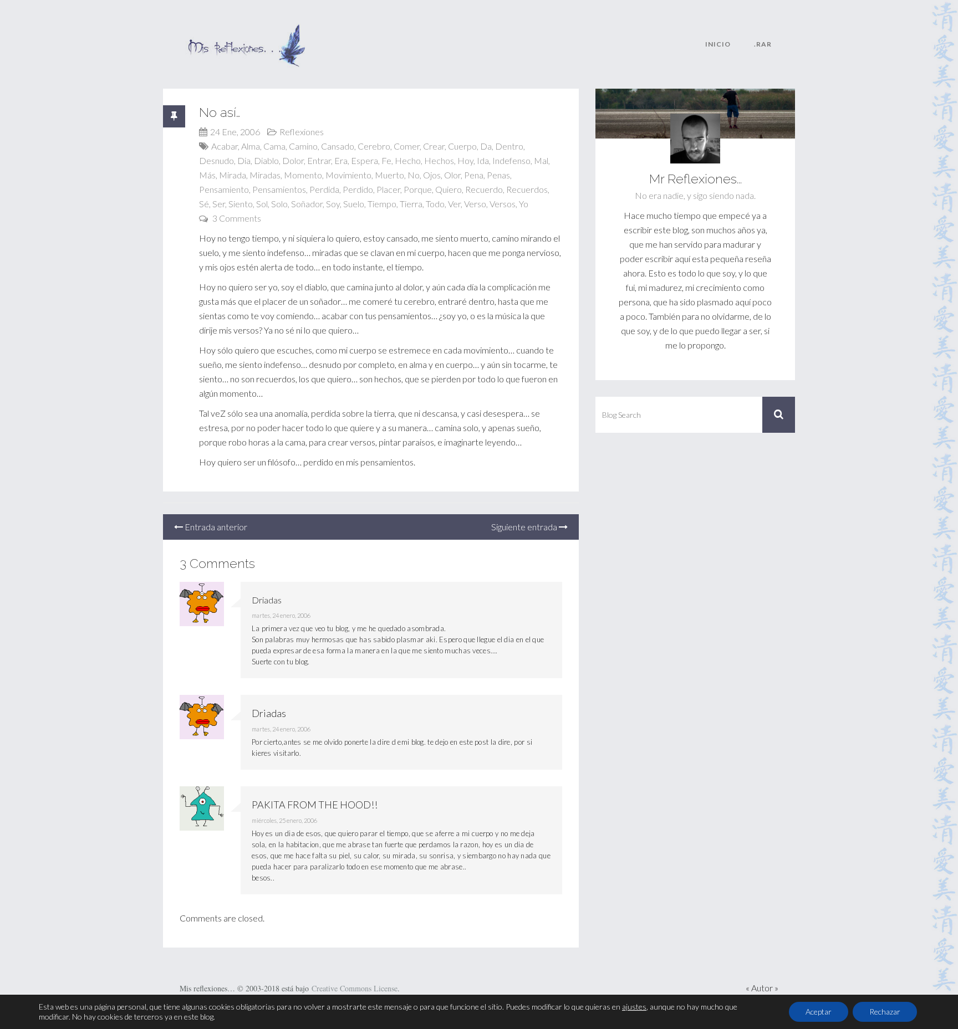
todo (435, 203)
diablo (266, 160)
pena (473, 175)
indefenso (511, 160)
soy (333, 203)
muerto (389, 175)
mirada (232, 175)
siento (240, 203)
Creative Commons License (355, 988)
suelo (353, 203)
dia (244, 160)
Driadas (269, 713)
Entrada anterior (215, 526)
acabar (224, 146)
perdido (358, 189)
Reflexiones (301, 131)
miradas (265, 175)
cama (274, 146)
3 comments (236, 218)
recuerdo (484, 189)
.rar (763, 44)
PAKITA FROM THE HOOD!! (315, 804)
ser (218, 203)
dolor (293, 160)
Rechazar (884, 1011)
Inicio (718, 44)
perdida (324, 189)
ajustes (634, 1006)
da (486, 146)
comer (407, 146)
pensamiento (224, 189)
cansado (337, 146)
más (207, 175)
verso (475, 203)
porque (418, 189)
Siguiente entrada (525, 526)
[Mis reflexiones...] (246, 30)
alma (250, 146)
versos (503, 203)
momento (303, 175)
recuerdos (527, 189)
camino (303, 146)
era (341, 160)
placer (388, 189)
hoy (465, 160)
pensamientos (279, 189)
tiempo (382, 203)
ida (483, 160)
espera (364, 160)
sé (204, 203)
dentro (509, 146)
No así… (219, 112)
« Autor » (762, 987)
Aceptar (819, 1011)
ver (454, 203)
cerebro (374, 146)
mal (541, 160)
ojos (432, 175)
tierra (411, 203)
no (413, 175)
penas (498, 175)
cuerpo (462, 146)
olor (452, 175)
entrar (319, 160)
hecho (408, 160)
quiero (448, 189)
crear (434, 146)
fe (386, 160)
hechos (439, 160)
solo (279, 203)
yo (523, 203)
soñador (307, 203)
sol (262, 203)
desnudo (216, 160)
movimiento (348, 175)
